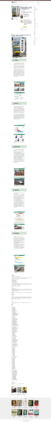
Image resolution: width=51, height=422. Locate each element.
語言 (34, 29)
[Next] (18, 11)
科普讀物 (24, 29)
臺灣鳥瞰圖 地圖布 (14, 416)
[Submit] (33, 2)
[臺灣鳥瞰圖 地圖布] (14, 412)
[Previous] (12, 11)
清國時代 (35, 19)
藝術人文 (35, 27)
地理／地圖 (35, 24)
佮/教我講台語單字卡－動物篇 (36, 416)
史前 (34, 16)
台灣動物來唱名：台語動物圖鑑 (25, 416)
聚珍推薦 (34, 13)
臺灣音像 (34, 10)
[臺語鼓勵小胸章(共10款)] (19, 403)
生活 (34, 17)
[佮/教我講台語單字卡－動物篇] (36, 412)
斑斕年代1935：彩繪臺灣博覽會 (31, 416)
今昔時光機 (34, 0)
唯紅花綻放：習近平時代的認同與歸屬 (36, 407)
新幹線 (23, 29)
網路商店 (27, 0)
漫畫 (34, 30)
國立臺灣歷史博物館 (36, 9)
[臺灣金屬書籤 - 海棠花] (14, 403)
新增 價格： (25, 24)
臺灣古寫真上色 (32, 0)
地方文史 (35, 32)
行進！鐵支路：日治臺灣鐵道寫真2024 (14, 394)
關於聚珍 (23, 0)
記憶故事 (29, 0)
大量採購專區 (35, 8)
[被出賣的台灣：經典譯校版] (25, 403)
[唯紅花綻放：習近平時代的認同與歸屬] (36, 403)
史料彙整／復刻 (35, 23)
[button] (37, 2)
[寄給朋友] (23, 30)
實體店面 (25, 0)
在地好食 (34, 12)
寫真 (34, 22)
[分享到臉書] (20, 30)
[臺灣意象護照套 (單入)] (30, 403)
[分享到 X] (21, 30)
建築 (34, 26)
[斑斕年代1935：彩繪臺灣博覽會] (30, 412)
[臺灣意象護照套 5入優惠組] (19, 412)
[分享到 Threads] (22, 30)
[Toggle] (35, 30)
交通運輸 (22, 29)
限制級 (34, 11)
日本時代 (35, 20)
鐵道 (34, 33)
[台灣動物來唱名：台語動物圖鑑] (25, 412)
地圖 (34, 14)
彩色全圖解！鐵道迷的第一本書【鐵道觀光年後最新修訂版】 (19, 394)
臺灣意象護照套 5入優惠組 (19, 416)
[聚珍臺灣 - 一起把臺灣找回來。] (14, 2)
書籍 (34, 15)
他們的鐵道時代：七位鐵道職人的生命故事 (24, 394)
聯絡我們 (36, 0)
